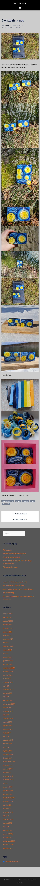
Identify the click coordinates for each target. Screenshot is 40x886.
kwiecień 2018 (8, 740)
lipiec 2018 (6, 733)
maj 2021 (6, 643)
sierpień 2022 (7, 614)
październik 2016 (9, 798)
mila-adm (5, 25)
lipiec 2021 (6, 635)
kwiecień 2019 (8, 718)
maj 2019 (6, 715)
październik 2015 (9, 841)
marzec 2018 (7, 744)
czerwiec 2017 (8, 776)
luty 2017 (6, 783)
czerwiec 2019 (8, 711)
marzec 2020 (7, 693)
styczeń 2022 (7, 617)
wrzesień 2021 (8, 628)
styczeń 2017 (7, 787)
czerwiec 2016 (8, 812)
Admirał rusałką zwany (10, 567)
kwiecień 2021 (8, 646)
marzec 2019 (7, 722)
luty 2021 (6, 653)
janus (4, 589)
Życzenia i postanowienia (11, 557)
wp (4, 593)
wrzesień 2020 (8, 671)
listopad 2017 (7, 758)
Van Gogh (6, 504)
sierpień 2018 (7, 729)
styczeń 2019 (7, 726)
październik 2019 (9, 704)
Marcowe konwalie (20, 514)
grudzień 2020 (8, 661)
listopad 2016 (7, 794)
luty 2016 (6, 827)
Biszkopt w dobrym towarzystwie (14, 554)
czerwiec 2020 (8, 682)
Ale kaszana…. (7, 550)
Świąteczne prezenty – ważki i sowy (20, 589)
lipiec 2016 (6, 809)
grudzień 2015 (8, 834)
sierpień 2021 (7, 632)
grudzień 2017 (8, 754)
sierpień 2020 (7, 675)
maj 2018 (6, 736)
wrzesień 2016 (8, 801)
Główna (17, 27)
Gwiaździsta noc (7, 501)
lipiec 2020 (6, 679)
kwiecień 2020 (8, 690)
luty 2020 (6, 697)
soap (32, 501)
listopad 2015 (7, 837)
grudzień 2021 (8, 621)
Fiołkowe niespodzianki (19, 582)
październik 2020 (9, 668)
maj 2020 (6, 686)
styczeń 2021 (7, 657)
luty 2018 (6, 747)
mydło (18, 501)
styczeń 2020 (7, 700)
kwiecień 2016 (8, 819)
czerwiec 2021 (8, 639)
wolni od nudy (20, 3)
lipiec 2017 (6, 773)
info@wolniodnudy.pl (13, 862)
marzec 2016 (7, 823)
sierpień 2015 (7, 848)
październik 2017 (9, 762)
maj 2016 (6, 816)
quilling (25, 501)
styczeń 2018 (7, 751)
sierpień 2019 (7, 708)
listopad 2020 (7, 664)
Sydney (20, 882)
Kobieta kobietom (19, 519)
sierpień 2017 (7, 769)
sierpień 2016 (7, 805)
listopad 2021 (7, 625)
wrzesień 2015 (8, 845)
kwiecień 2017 (8, 780)
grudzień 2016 (8, 791)
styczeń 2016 (7, 830)
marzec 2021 (7, 650)
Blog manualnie (7, 27)
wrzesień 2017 (8, 765)
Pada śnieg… (10, 593)
